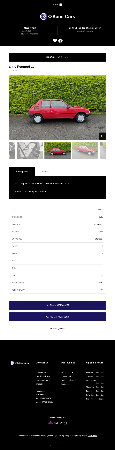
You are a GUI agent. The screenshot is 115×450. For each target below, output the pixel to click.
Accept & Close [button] (57, 443)
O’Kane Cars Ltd (57, 16)
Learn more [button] (92, 435)
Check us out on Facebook (60, 41)
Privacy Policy (67, 376)
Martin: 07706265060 (29, 34)
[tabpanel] (57, 150)
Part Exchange (67, 372)
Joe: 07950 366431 (29, 31)
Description (22, 171)
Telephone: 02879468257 (41, 392)
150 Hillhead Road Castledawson (85, 27)
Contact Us (65, 384)
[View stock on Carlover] (55, 41)
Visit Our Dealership (85, 31)
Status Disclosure (68, 380)
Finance (45, 171)
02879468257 (30, 27)
